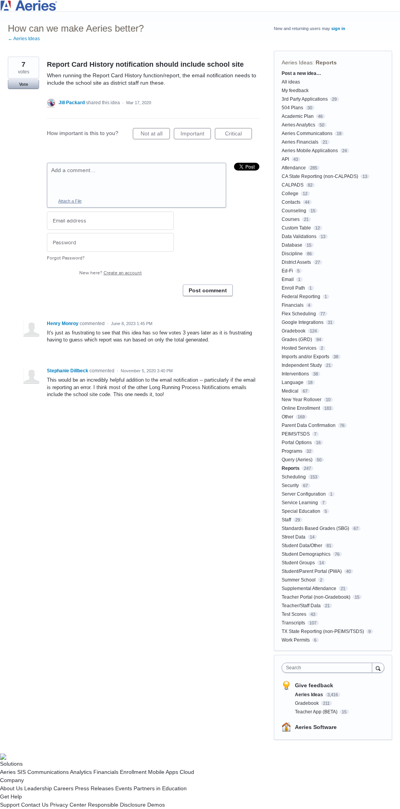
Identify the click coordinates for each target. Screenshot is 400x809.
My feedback (295, 90)
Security (290, 485)
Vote (23, 84)
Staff (286, 520)
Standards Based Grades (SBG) (315, 528)
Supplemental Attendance (309, 588)
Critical (238, 134)
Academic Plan (298, 116)
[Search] (378, 667)
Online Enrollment (301, 408)
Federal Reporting (301, 296)
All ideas (291, 82)
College (290, 193)
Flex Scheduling (299, 313)
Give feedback (314, 685)
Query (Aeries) (297, 459)
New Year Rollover (301, 399)
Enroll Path (293, 288)
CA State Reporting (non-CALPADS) (320, 176)
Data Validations (299, 236)
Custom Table (296, 228)
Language (293, 382)
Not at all (155, 134)
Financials (293, 305)
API (285, 159)
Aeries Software (316, 727)
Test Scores (294, 614)
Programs (292, 451)
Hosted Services (299, 348)
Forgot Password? (66, 258)
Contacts (291, 202)
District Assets (296, 262)
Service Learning (300, 502)
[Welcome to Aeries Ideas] (200, 5)
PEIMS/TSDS (296, 434)
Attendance (294, 168)
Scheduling (294, 477)
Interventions (295, 374)
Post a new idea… (301, 73)
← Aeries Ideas (24, 38)
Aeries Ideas (297, 62)
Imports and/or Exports (305, 356)
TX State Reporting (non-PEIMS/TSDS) (323, 631)
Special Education (301, 511)
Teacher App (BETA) (317, 712)
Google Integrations (302, 322)
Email (288, 279)
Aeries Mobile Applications (310, 150)
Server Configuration (304, 494)
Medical (290, 391)
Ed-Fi (287, 271)
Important (195, 134)
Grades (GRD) (297, 339)
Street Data (293, 537)
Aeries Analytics (298, 125)
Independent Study (302, 365)
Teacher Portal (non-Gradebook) (316, 597)
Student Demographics (306, 554)
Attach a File (70, 201)
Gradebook (293, 331)
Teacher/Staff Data (301, 605)
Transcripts (293, 623)
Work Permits (296, 640)
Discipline (292, 253)
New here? (110, 273)
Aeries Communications (307, 133)
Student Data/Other (302, 545)
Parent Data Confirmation (309, 425)
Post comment (208, 290)
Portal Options (297, 442)
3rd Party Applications (305, 99)
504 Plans (292, 107)
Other (287, 417)
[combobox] (329, 667)
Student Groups (298, 562)
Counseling (294, 210)
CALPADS (293, 185)
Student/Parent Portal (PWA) (312, 571)
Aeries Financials (300, 142)
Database (292, 245)
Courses (291, 219)
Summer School (299, 580)
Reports (326, 62)
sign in (338, 28)
